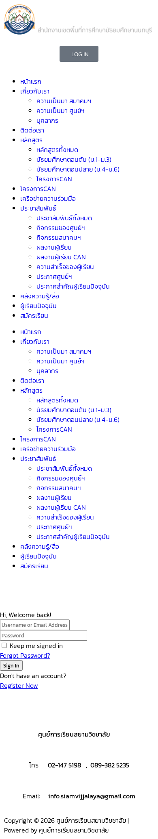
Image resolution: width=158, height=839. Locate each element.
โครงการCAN (54, 179)
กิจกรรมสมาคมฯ (58, 237)
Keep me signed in (36, 645)
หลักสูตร (31, 140)
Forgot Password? (25, 655)
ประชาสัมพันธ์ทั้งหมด (64, 218)
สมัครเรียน (34, 315)
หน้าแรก (30, 81)
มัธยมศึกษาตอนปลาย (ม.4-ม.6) (78, 169)
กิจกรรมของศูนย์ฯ (60, 228)
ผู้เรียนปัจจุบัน (38, 306)
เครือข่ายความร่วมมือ (48, 198)
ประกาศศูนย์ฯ (54, 276)
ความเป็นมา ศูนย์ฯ (60, 110)
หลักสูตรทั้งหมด (57, 149)
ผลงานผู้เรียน (54, 247)
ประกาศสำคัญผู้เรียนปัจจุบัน (73, 286)
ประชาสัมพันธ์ (38, 208)
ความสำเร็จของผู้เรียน (65, 267)
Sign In (11, 665)
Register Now (19, 685)
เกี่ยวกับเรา (34, 91)
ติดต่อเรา (32, 130)
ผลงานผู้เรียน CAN (61, 257)
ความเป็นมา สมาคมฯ (64, 101)
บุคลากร (47, 120)
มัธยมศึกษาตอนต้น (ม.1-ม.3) (73, 159)
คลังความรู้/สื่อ (39, 296)
